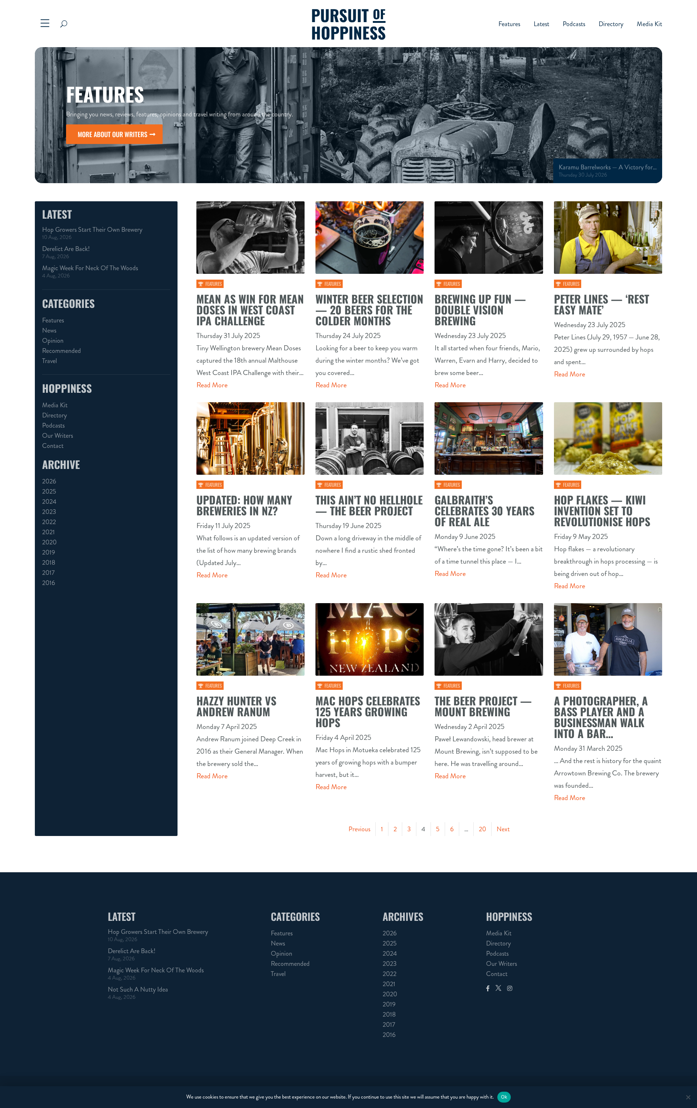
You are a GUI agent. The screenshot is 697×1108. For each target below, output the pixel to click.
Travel (49, 361)
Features (509, 25)
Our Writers (57, 435)
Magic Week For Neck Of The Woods (90, 268)
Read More (212, 385)
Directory (611, 25)
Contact (53, 445)
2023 (49, 511)
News (49, 330)
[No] (688, 1097)
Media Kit (649, 25)
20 (482, 829)
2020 (49, 542)
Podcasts (574, 25)
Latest (541, 25)
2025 (49, 491)
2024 (49, 501)
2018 (48, 562)
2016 (48, 583)
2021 (48, 532)
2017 (48, 572)
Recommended (61, 350)
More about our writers (112, 134)
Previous (359, 829)
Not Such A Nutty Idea (138, 989)
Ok (504, 1097)
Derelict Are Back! (66, 249)
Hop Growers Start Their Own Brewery (92, 229)
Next (503, 829)
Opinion (53, 340)
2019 (48, 552)
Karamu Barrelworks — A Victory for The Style (608, 167)
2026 (49, 481)
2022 (49, 522)
